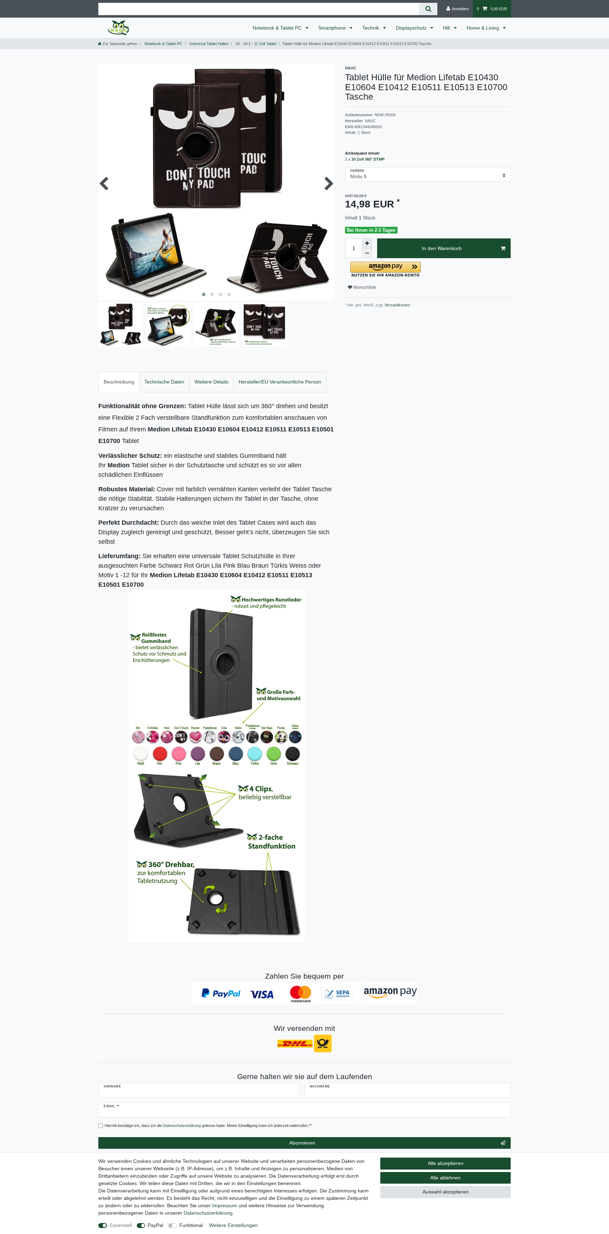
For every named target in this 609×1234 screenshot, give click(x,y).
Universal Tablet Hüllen (208, 44)
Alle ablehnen (445, 1177)
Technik (371, 28)
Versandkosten (396, 305)
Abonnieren (302, 1143)
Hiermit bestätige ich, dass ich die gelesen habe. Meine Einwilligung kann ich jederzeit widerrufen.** (208, 1125)
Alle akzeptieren (445, 1163)
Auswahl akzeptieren (446, 1192)
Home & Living (483, 28)
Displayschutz (412, 28)
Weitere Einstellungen (233, 1225)
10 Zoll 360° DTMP (368, 159)
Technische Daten (164, 382)
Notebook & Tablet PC (278, 28)
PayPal (155, 1225)
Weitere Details (211, 382)
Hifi (447, 28)
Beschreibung (119, 382)
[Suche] (428, 9)
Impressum (224, 1205)
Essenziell (121, 1225)
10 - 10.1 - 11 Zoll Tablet (255, 44)
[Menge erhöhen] (367, 243)
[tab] (119, 382)
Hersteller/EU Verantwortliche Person (280, 382)
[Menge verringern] (367, 253)
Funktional (191, 1225)
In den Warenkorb (442, 248)
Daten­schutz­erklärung (208, 1213)
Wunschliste (364, 287)
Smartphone (332, 28)
